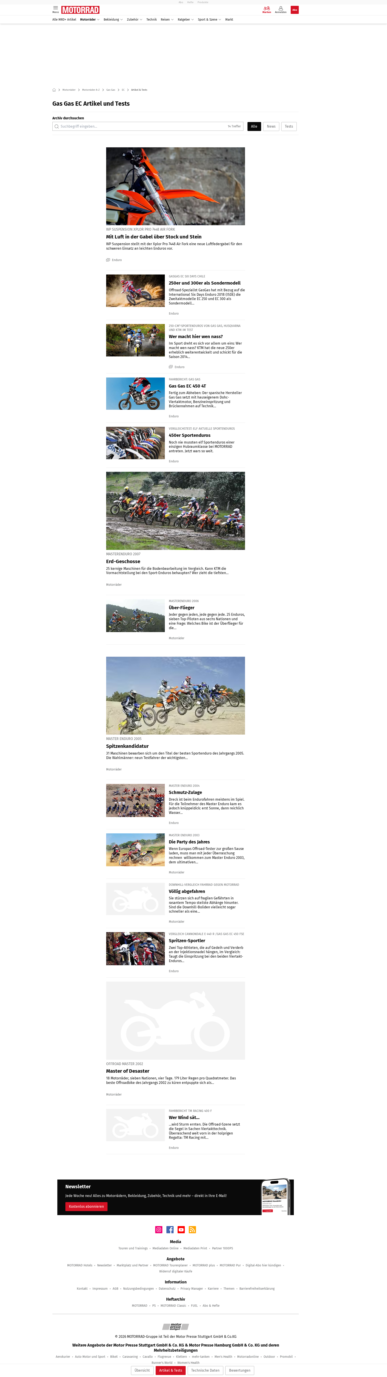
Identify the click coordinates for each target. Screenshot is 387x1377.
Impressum (100, 1289)
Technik (151, 19)
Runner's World (162, 1363)
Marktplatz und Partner (132, 1265)
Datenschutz (167, 1289)
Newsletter (104, 1265)
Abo (181, 2)
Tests (289, 126)
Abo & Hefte (211, 1306)
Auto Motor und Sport (90, 1357)
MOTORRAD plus (204, 1265)
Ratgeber (184, 19)
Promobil (286, 1357)
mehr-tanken (201, 1357)
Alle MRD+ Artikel (64, 19)
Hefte (190, 2)
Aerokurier (63, 1357)
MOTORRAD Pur (230, 1265)
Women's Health (188, 1363)
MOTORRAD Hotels (79, 1265)
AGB (115, 1289)
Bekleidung (111, 19)
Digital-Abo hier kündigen (263, 1265)
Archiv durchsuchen (68, 118)
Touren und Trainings (133, 1248)
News (271, 126)
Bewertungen (239, 1370)
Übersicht (142, 1370)
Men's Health (223, 1357)
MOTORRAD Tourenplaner (170, 1265)
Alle (254, 126)
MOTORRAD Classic (173, 1306)
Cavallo (148, 1357)
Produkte (203, 2)
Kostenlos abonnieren (86, 1206)
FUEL (194, 1306)
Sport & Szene (207, 19)
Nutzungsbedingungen (138, 1289)
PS (154, 1306)
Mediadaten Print (195, 1248)
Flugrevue (164, 1357)
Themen (229, 1289)
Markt (229, 19)
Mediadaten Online (165, 1248)
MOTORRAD (139, 1306)
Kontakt (82, 1289)
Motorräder (88, 19)
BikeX (114, 1357)
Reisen (165, 19)
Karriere (213, 1289)
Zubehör (132, 19)
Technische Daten (205, 1370)
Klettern (181, 1357)
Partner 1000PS (222, 1248)
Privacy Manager (192, 1289)
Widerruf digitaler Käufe (175, 1271)
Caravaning (130, 1357)
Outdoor (269, 1357)
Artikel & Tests (170, 1370)
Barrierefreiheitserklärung (257, 1289)
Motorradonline (248, 1357)
